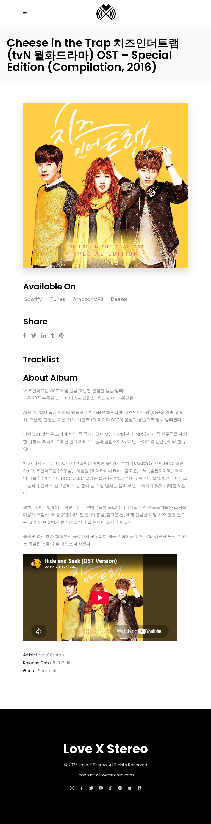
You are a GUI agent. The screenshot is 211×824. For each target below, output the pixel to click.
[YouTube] (100, 787)
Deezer (119, 299)
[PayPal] (139, 787)
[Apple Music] (129, 787)
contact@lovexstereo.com (106, 775)
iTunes (58, 299)
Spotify (33, 299)
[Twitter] (91, 787)
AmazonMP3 (89, 299)
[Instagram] (72, 787)
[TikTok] (110, 787)
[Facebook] (81, 787)
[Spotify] (120, 787)
